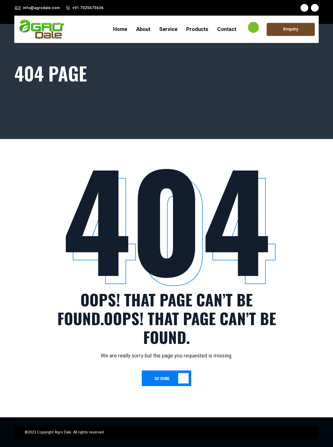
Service (168, 29)
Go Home (162, 378)
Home (120, 29)
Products (197, 29)
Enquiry (290, 29)
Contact (226, 29)
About (143, 29)
